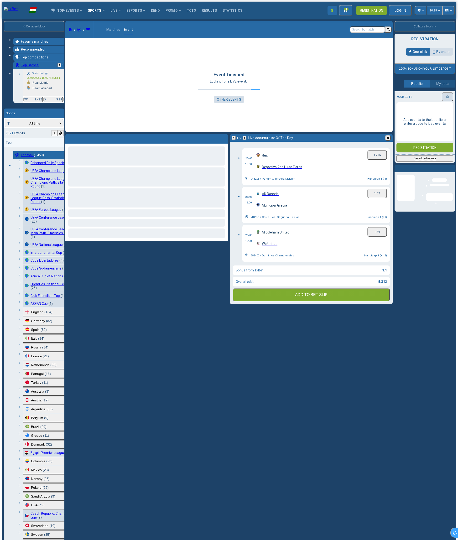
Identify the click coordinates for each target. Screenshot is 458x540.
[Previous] (59, 65)
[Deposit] (332, 10)
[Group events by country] (60, 133)
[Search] (388, 29)
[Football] (79, 29)
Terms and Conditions (427, 107)
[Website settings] (421, 10)
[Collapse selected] (54, 133)
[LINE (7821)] (70, 29)
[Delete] (388, 138)
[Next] (244, 138)
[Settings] (447, 150)
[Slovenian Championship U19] (88, 29)
